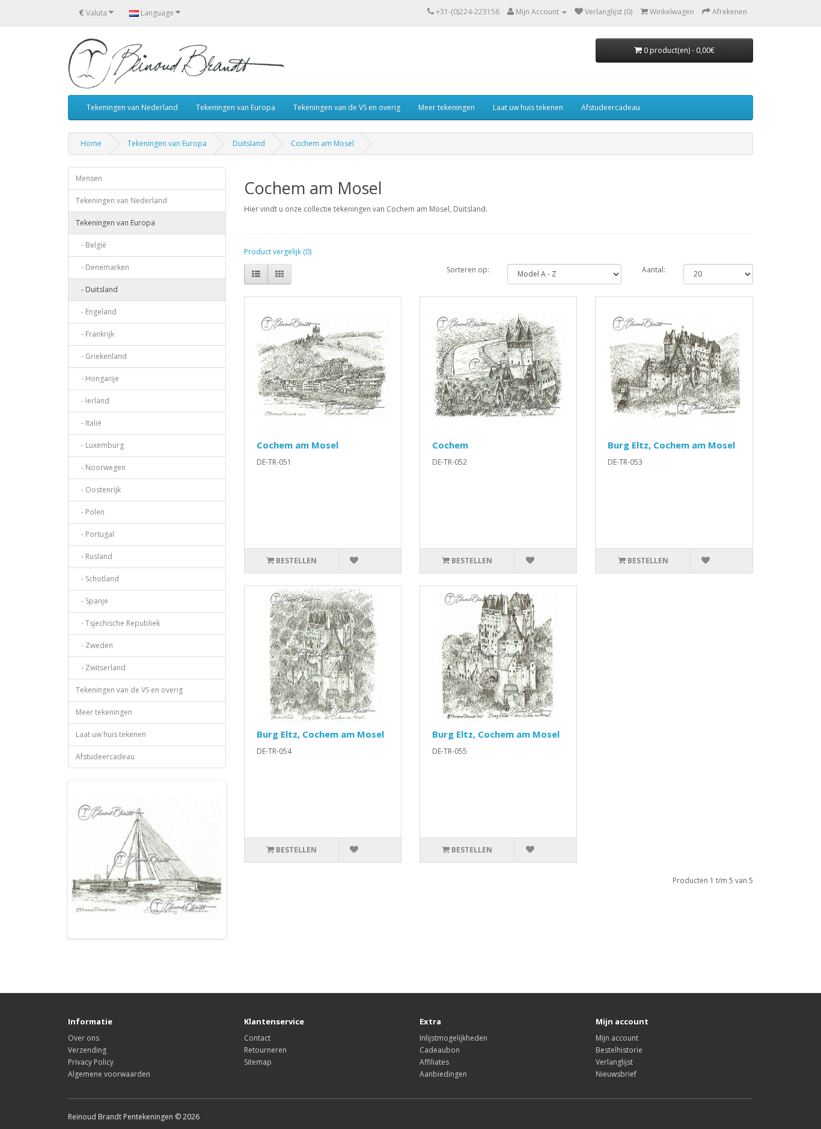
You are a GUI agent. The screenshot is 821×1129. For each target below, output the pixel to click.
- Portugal (95, 534)
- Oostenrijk (98, 490)
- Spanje (92, 601)
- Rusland (94, 556)
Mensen (89, 178)
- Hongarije (97, 378)
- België (91, 245)
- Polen (90, 512)
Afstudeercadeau (610, 107)
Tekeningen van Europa (235, 107)
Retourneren (265, 1050)
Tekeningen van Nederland (132, 107)
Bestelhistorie (619, 1050)
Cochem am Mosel (322, 143)
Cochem (450, 445)
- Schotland (97, 579)
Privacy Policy (91, 1062)
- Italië (89, 423)
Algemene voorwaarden (109, 1074)
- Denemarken (102, 267)
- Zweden (94, 645)
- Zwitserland (101, 667)
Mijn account (617, 1038)
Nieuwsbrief (616, 1074)
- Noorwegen (101, 467)
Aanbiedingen (443, 1074)
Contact (257, 1038)
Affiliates (434, 1062)
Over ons (83, 1038)
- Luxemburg (100, 445)
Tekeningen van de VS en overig (346, 107)
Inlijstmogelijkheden (453, 1038)
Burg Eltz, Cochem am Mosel (671, 445)
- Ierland (92, 401)
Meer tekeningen (446, 107)
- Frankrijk (95, 334)
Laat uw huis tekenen (528, 107)
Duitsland (249, 143)
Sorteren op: (468, 270)
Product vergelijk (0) (277, 251)
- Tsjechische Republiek (118, 623)
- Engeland (96, 312)
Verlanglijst (614, 1062)
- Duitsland (97, 289)
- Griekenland (101, 356)
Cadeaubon (440, 1050)
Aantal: (653, 270)
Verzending (87, 1050)
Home (91, 143)
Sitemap (258, 1062)
